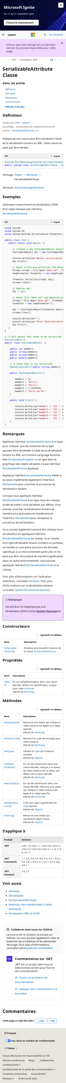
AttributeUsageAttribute (29, 187)
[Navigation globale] (3, 35)
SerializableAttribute (15, 213)
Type (37, 751)
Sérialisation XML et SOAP (24, 913)
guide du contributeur (39, 948)
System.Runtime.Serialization (32, 590)
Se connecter (56, 34)
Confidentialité (10, 1064)
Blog (31, 1060)
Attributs (34, 581)
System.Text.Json (47, 611)
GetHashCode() (12, 738)
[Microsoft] (33, 35)
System (26, 122)
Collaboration (47, 1060)
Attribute (32, 175)
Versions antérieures (14, 1060)
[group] (33, 164)
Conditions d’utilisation (15, 1073)
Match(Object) (11, 783)
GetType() (9, 751)
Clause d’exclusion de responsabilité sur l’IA (26, 1055)
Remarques (11, 97)
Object (18, 175)
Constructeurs (12, 101)
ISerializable (10, 484)
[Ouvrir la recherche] (45, 35)
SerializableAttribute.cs (24, 130)
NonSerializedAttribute (16, 538)
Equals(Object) (12, 722)
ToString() (9, 815)
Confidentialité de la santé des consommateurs (28, 1069)
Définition (10, 89)
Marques (7, 1078)
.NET (13, 59)
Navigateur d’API (29, 59)
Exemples (10, 93)
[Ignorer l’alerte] (60, 5)
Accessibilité (37, 1073)
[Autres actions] (60, 59)
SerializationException (21, 459)
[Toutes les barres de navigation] (5, 59)
